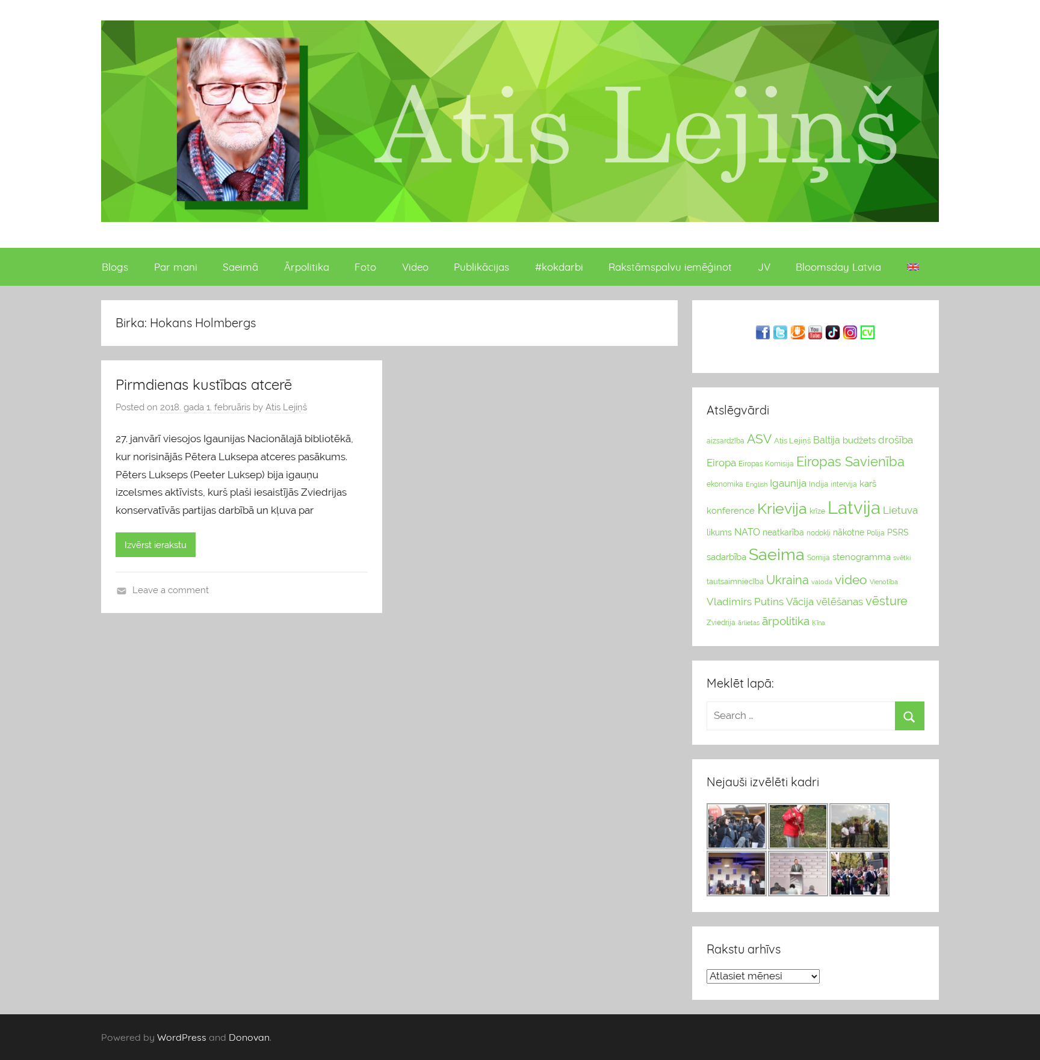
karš (867, 483)
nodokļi (818, 533)
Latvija (854, 507)
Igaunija (788, 483)
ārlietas (749, 623)
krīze (817, 511)
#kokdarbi (559, 266)
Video (415, 266)
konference (731, 510)
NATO (747, 532)
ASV (759, 439)
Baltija (826, 440)
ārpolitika (785, 621)
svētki (902, 558)
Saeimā (240, 266)
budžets (859, 440)
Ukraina (787, 580)
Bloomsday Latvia (838, 266)
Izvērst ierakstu (156, 545)
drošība (895, 440)
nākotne (848, 532)
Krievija (782, 508)
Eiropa (721, 463)
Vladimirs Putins (745, 602)
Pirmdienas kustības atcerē (204, 384)
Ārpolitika (306, 266)
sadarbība (726, 557)
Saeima (777, 554)
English (756, 484)
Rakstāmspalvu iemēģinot (670, 266)
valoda (821, 582)
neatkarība (783, 532)
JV (764, 266)
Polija (876, 533)
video (851, 579)
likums (719, 532)
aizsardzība (725, 441)
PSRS (898, 532)
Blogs (115, 266)
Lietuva (900, 510)
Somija (818, 557)
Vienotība (884, 581)
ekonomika (725, 484)
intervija (844, 484)
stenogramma (861, 557)
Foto (365, 266)
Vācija (800, 602)
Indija (818, 483)
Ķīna (818, 622)
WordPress (181, 1037)
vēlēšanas (839, 602)
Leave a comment (170, 590)
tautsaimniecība (735, 581)
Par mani (175, 266)
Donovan (249, 1037)
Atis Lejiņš (286, 407)
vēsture (886, 601)
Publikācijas (481, 266)
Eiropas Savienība (850, 461)
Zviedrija (721, 622)
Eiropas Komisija (766, 464)
